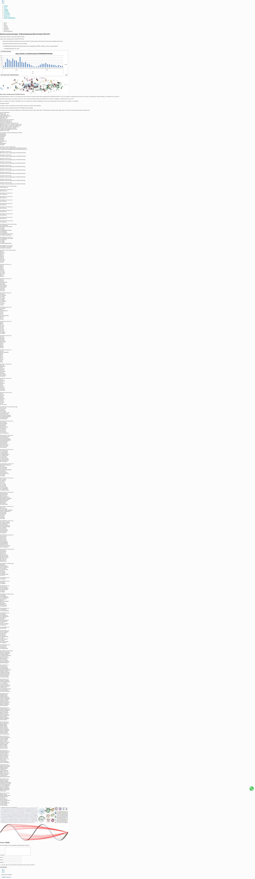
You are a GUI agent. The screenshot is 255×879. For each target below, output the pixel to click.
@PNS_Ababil (40, 46)
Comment (2, 855)
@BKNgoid (7, 46)
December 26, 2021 (14, 48)
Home (6, 6)
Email (1, 859)
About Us (7, 16)
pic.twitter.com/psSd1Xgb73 (51, 46)
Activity (6, 12)
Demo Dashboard (9, 18)
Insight (6, 10)
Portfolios (7, 14)
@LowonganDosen (32, 46)
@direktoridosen (23, 46)
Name (1, 857)
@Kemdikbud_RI (14, 46)
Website (1, 862)
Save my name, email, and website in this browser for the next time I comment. (18, 864)
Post (5, 8)
